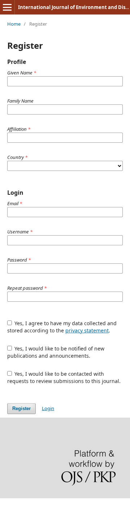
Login (48, 408)
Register (21, 408)
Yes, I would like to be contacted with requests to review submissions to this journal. (64, 377)
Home (14, 24)
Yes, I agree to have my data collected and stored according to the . (62, 327)
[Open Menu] (7, 7)
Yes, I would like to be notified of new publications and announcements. (56, 352)
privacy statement (87, 330)
